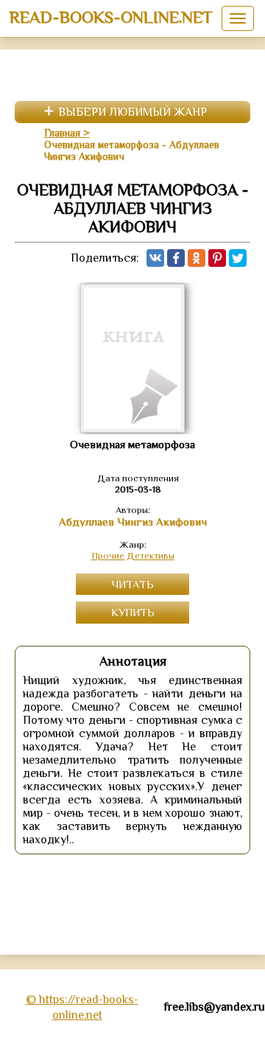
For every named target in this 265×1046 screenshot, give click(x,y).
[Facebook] (176, 258)
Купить (133, 612)
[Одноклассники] (196, 258)
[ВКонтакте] (155, 258)
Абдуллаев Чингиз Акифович (133, 522)
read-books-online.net (111, 17)
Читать (132, 584)
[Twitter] (238, 258)
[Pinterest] (217, 258)
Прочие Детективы (132, 555)
